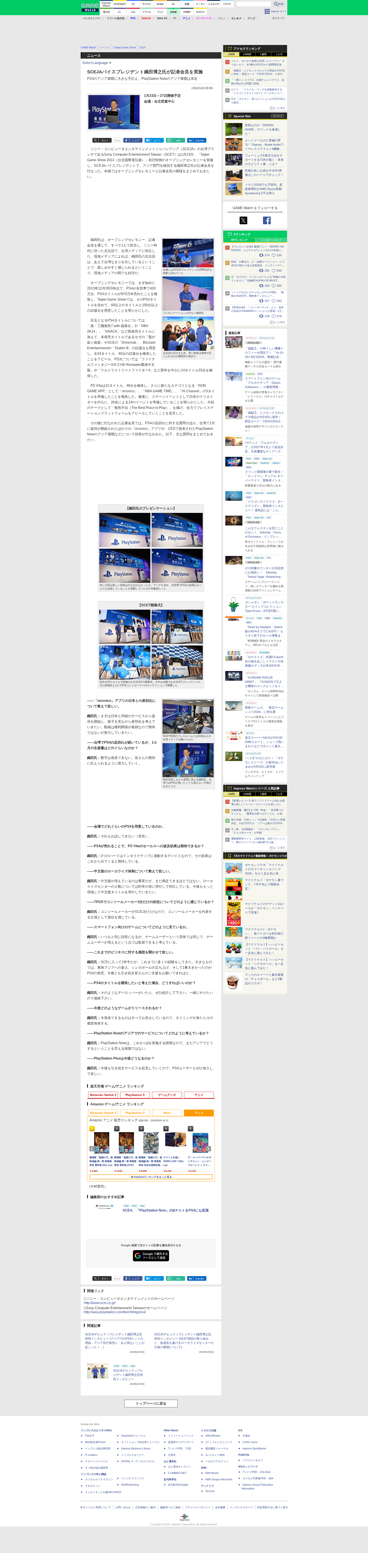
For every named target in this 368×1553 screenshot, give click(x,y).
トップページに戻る (151, 1403)
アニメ (198, 1095)
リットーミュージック (181, 1435)
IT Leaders (91, 1454)
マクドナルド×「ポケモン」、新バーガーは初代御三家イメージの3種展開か (264, 933)
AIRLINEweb (212, 1435)
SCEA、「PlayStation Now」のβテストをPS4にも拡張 (166, 1210)
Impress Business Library (135, 1448)
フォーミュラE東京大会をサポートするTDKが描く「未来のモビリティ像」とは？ (264, 160)
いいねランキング (271, 240)
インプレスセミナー (132, 1454)
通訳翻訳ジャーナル (216, 1448)
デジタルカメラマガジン (99, 1479)
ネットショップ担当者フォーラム (140, 1442)
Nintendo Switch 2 (103, 1095)
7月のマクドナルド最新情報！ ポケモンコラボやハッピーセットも (260, 857)
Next (209, 1148)
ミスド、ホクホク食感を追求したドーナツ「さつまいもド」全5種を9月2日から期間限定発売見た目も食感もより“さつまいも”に (258, 64)
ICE (240, 1430)
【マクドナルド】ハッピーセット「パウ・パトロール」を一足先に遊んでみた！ (264, 949)
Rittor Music (171, 1430)
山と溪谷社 (170, 1461)
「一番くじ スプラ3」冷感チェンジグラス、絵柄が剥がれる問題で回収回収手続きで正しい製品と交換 (257, 83)
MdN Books (212, 1473)
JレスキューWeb (215, 1454)
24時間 (247, 54)
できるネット (92, 1485)
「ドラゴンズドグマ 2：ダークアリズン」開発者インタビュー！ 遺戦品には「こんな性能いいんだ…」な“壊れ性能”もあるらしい (264, 510)
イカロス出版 (208, 1430)
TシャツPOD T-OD (179, 1448)
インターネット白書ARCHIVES (103, 1492)
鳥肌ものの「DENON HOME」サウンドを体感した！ (263, 129)
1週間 (263, 54)
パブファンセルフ (253, 1460)
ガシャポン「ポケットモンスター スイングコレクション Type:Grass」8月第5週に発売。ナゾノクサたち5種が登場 (264, 611)
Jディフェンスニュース (218, 1442)
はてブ (157, 140)
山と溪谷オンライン (179, 1466)
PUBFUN (243, 1454)
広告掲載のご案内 (145, 1507)
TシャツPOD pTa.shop (256, 1472)
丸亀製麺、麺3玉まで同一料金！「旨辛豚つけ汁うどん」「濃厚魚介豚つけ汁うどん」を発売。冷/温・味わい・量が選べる (257, 814)
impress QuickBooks (254, 1448)
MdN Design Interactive (218, 1479)
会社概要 (220, 1507)
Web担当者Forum (95, 1442)
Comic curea (250, 1442)
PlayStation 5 (135, 1095)
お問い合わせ (123, 1507)
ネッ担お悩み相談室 (96, 1467)
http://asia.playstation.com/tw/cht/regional (115, 1312)
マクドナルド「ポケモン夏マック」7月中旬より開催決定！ (264, 884)
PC (175, 18)
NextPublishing (130, 1484)
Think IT (89, 1435)
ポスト (104, 140)
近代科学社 (170, 1479)
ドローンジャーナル (96, 1461)
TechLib (209, 1491)
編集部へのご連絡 (170, 1507)
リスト (117, 140)
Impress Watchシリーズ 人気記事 (257, 788)
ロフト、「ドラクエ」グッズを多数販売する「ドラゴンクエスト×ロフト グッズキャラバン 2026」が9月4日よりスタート (257, 93)
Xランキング (242, 234)
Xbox (167, 1112)
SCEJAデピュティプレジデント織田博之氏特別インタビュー (128, 1375)
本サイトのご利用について (95, 1507)
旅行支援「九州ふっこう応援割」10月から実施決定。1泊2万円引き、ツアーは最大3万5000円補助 (258, 823)
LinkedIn (199, 140)
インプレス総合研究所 (98, 1448)
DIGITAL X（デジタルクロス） (138, 1461)
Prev (92, 1148)
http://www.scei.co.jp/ (99, 1303)
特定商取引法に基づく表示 (272, 1507)
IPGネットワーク (248, 1466)
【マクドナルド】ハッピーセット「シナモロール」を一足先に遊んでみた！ (264, 964)
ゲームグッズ (167, 1095)
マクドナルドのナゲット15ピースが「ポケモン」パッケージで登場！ (264, 908)
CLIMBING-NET (177, 1473)
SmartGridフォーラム (133, 1435)
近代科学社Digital (178, 1484)
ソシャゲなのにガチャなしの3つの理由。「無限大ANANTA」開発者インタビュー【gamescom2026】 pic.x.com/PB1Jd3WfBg (257, 296)
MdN (204, 1467)
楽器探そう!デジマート (181, 1442)
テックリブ (207, 1485)
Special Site (242, 116)
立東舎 (172, 1454)
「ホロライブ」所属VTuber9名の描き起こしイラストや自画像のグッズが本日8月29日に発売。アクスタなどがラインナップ (264, 665)
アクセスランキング (247, 48)
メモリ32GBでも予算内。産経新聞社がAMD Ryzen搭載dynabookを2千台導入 (263, 189)
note (178, 140)
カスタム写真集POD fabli (258, 1478)
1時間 (231, 54)
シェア (135, 140)
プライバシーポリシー (198, 1507)
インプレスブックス (132, 1478)
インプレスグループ (241, 1507)
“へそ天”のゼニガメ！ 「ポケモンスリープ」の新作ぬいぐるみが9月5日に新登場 (264, 762)
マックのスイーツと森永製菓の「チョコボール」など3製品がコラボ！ (264, 979)
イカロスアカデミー (216, 1461)
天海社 (246, 1435)
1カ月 (279, 54)
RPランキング (239, 240)
